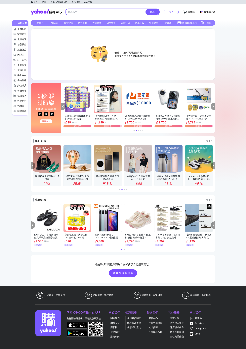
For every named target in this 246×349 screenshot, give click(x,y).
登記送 (54, 22)
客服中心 (153, 318)
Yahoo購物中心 (46, 12)
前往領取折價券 (123, 273)
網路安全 (115, 322)
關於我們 (115, 318)
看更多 (209, 140)
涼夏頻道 (111, 22)
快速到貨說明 (177, 331)
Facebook (200, 323)
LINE (197, 333)
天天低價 (97, 22)
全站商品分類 (177, 336)
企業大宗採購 (155, 322)
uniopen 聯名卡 (189, 22)
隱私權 (113, 327)
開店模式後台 (177, 327)
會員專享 (153, 22)
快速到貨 (82, 22)
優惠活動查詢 (134, 327)
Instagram (200, 328)
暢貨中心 (68, 22)
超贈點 (207, 22)
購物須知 (115, 336)
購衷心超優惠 (134, 322)
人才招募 (153, 327)
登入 (171, 11)
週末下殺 (139, 22)
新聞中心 (199, 318)
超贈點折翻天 (134, 318)
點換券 (40, 22)
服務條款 (115, 331)
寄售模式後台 (177, 322)
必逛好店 (125, 22)
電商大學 (174, 318)
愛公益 (168, 22)
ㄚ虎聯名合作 (155, 331)
